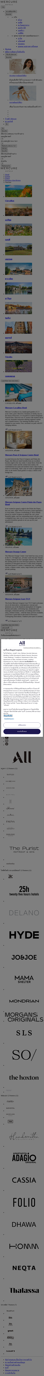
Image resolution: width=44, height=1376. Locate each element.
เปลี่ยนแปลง (22, 725)
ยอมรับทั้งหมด (22, 731)
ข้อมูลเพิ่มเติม (8, 715)
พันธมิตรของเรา (9, 718)
